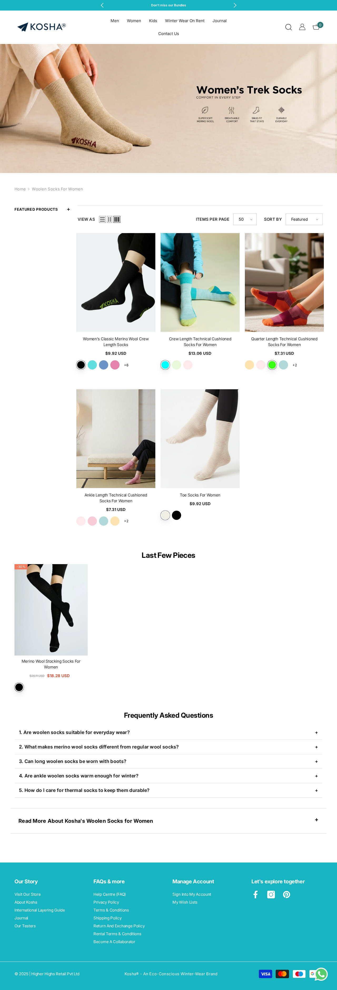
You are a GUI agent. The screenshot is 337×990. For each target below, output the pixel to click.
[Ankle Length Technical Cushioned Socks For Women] (115, 438)
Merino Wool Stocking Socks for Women (51, 664)
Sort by (273, 219)
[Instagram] (271, 894)
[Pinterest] (287, 894)
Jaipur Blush (115, 365)
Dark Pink (92, 521)
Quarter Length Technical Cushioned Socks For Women (284, 341)
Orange (249, 365)
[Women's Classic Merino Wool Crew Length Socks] (115, 282)
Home (20, 188)
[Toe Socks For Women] (200, 438)
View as (86, 219)
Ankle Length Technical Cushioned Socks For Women (116, 497)
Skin (165, 515)
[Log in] (302, 27)
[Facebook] (255, 894)
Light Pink (187, 365)
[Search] (288, 27)
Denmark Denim (103, 365)
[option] (169, 5)
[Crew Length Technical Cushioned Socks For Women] (200, 282)
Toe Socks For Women (200, 495)
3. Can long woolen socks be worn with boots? (168, 761)
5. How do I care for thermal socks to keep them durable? (168, 790)
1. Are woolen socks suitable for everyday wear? (168, 732)
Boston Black (81, 365)
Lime (176, 365)
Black (176, 515)
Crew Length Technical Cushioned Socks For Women (200, 341)
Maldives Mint (92, 365)
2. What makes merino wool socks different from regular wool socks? (168, 747)
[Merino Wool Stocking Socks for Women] (51, 610)
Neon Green (272, 365)
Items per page (212, 219)
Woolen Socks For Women (57, 188)
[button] (102, 219)
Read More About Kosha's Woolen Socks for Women (85, 821)
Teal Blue (283, 365)
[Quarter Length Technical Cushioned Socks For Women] (284, 282)
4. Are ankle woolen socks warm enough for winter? (168, 776)
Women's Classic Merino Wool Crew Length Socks (115, 341)
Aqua (165, 365)
